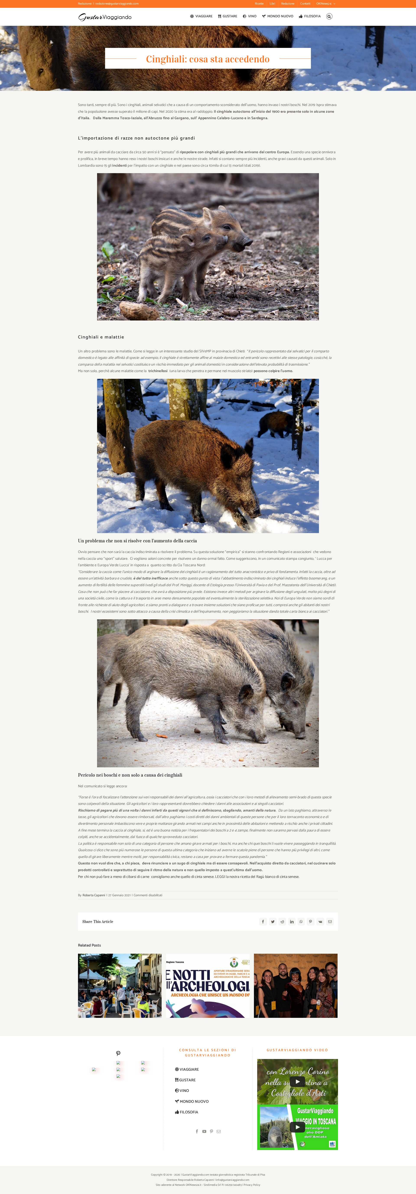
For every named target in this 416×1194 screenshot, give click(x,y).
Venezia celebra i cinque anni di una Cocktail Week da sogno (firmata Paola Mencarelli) (296, 976)
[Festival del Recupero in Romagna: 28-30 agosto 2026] (120, 986)
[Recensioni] (94, 1071)
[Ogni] (143, 1064)
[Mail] (219, 1131)
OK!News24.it (194, 1185)
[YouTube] (204, 1131)
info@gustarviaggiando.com (232, 1180)
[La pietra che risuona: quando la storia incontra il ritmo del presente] (208, 986)
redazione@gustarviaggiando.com (116, 3)
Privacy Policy (252, 1185)
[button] (329, 16)
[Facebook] (197, 1131)
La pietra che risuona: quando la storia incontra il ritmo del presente (208, 979)
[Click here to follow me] (118, 1055)
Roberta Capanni (94, 895)
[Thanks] (118, 1071)
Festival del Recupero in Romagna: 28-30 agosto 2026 (120, 979)
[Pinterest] (211, 1131)
